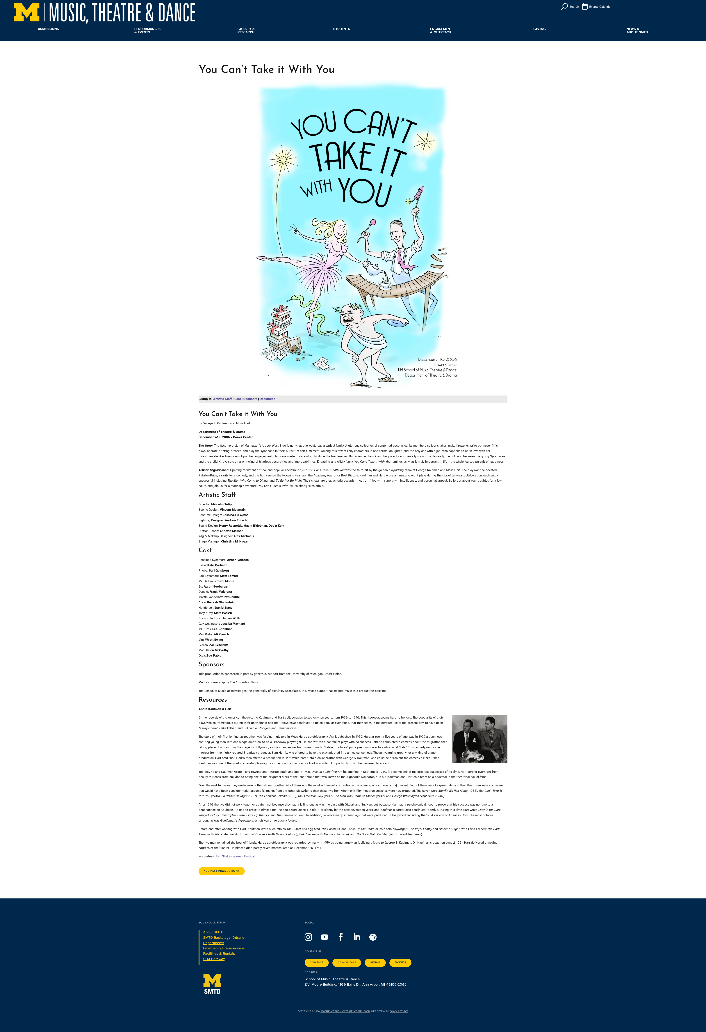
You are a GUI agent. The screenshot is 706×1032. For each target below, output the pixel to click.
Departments (213, 943)
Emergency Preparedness (224, 948)
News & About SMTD (637, 30)
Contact (317, 962)
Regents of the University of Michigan (345, 1011)
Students (341, 29)
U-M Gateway (214, 959)
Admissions (48, 29)
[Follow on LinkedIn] (360, 937)
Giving (539, 29)
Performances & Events (147, 30)
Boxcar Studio (399, 1011)
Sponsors (250, 399)
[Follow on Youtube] (328, 937)
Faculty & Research (246, 30)
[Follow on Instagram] (312, 937)
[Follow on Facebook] (344, 937)
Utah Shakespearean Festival (235, 856)
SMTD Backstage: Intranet (224, 937)
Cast (237, 399)
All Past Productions (222, 871)
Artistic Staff (222, 399)
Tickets (400, 962)
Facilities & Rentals (219, 953)
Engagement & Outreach (441, 30)
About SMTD (213, 932)
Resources (267, 399)
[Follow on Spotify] (376, 937)
